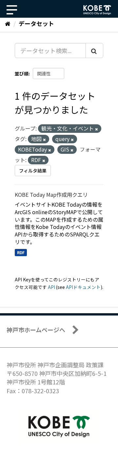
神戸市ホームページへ (36, 329)
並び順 (22, 73)
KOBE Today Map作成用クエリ (51, 194)
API (51, 287)
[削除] (96, 129)
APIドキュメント (83, 287)
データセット (36, 23)
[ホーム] (7, 23)
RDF (21, 252)
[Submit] (94, 50)
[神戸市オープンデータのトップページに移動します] (97, 10)
